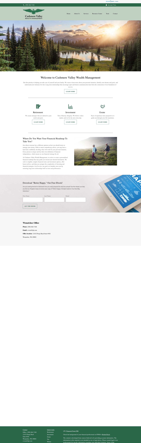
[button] (68, 13)
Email (67, 196)
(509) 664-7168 (29, 5)
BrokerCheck (106, 434)
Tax (48, 439)
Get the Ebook (29, 206)
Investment (50, 434)
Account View (112, 5)
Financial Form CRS (72, 431)
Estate (49, 437)
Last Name (47, 196)
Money (49, 442)
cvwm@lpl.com (27, 441)
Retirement (50, 432)
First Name (26, 196)
